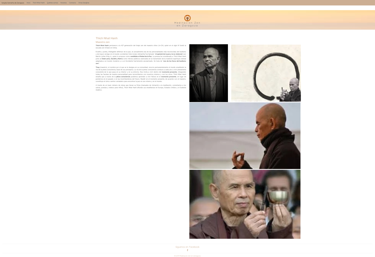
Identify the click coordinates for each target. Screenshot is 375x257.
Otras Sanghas (83, 3)
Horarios (63, 3)
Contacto (72, 3)
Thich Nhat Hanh (39, 3)
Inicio (28, 3)
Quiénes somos (52, 3)
